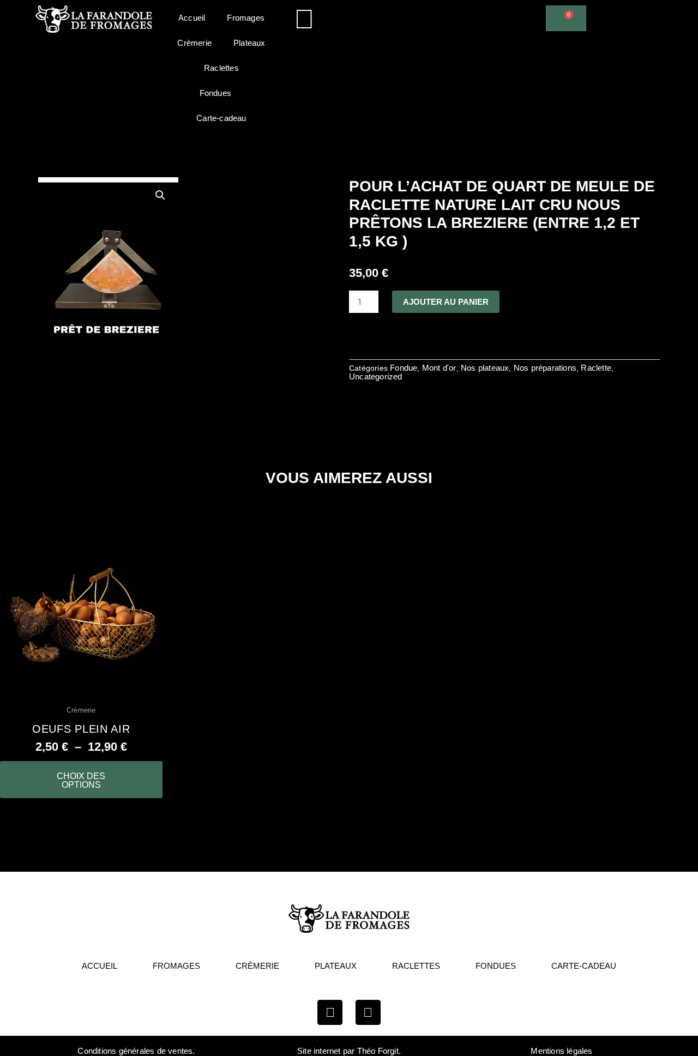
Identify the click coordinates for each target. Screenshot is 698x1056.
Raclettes (221, 68)
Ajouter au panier (446, 301)
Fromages (245, 17)
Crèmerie (194, 42)
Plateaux (249, 42)
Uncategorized (375, 376)
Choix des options (81, 780)
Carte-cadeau (221, 118)
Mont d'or (439, 367)
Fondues (215, 93)
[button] (427, 14)
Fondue (403, 367)
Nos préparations (545, 367)
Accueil (191, 17)
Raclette (596, 367)
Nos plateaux (485, 367)
